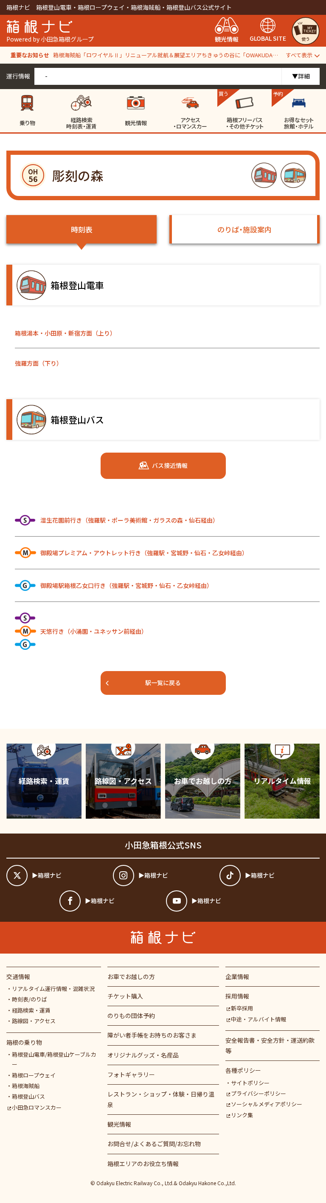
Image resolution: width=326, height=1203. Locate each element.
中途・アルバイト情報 (258, 1019)
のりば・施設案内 (244, 229)
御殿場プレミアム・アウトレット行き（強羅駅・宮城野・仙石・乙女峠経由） (144, 552)
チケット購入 (125, 996)
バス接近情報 (170, 465)
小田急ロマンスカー (37, 1107)
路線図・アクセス (34, 1021)
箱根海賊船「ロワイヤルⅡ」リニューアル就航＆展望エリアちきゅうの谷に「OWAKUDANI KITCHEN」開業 (166, 55)
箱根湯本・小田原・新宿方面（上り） (65, 333)
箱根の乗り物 (24, 1042)
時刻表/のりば (29, 999)
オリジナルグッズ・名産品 (143, 1055)
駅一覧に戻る (163, 682)
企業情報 (237, 976)
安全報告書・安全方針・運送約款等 (270, 1045)
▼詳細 (301, 76)
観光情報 (119, 1124)
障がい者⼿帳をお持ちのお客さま (152, 1035)
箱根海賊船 (25, 1086)
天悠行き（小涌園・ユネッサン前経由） (93, 631)
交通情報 (18, 976)
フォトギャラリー (131, 1074)
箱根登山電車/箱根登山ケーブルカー (54, 1059)
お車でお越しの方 (131, 976)
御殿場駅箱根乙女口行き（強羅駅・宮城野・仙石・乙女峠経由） (126, 585)
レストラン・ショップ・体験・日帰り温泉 (160, 1099)
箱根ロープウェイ (34, 1075)
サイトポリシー (250, 1083)
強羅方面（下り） (38, 363)
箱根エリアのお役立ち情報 (143, 1163)
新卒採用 (242, 1008)
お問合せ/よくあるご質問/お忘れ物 (154, 1143)
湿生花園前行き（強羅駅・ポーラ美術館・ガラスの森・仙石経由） (129, 520)
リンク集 (242, 1115)
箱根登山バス (28, 1096)
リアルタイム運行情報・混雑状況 (53, 989)
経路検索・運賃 (31, 1010)
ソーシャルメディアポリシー (266, 1104)
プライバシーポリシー (258, 1093)
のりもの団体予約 (131, 1015)
